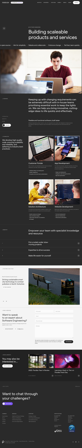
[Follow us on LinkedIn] (76, 442)
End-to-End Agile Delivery (17, 421)
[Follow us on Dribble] (79, 442)
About (3, 417)
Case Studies (53, 2)
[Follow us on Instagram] (73, 442)
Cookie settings (31, 441)
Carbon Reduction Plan (23, 441)
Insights (64, 2)
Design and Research (16, 417)
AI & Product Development (34, 417)
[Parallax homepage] (5, 2)
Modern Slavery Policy (14, 441)
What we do (39, 2)
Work (3, 121)
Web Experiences (32, 421)
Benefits (4, 118)
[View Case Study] (54, 286)
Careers (69, 2)
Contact (76, 2)
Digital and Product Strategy (18, 416)
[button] (46, 2)
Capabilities (5, 116)
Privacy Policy (7, 441)
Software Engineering (16, 419)
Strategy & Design (32, 416)
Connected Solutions (33, 419)
